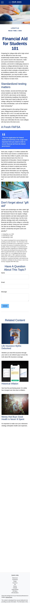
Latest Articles (15, 589)
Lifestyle (15, 587)
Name (3, 273)
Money (15, 586)
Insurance (15, 582)
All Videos (15, 591)
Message (4, 292)
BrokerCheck (9, 597)
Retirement (15, 578)
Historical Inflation (10, 384)
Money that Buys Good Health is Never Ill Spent (13, 418)
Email (3, 282)
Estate (15, 581)
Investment (15, 579)
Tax (15, 584)
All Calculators (15, 592)
